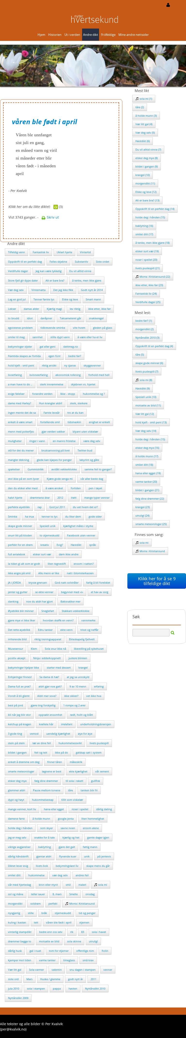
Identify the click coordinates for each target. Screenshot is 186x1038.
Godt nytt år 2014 (92, 290)
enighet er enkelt (99, 422)
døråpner (46, 318)
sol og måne (15, 894)
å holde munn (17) (146, 456)
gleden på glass (102, 327)
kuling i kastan (17, 922)
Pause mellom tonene (46, 790)
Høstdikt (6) (142, 141)
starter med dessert (59, 667)
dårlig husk (15, 951)
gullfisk (95, 781)
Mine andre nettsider (133, 34)
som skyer (46, 828)
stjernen (84, 922)
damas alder (31, 309)
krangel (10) (142, 175)
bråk (44, 913)
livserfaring (15, 375)
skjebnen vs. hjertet (83, 384)
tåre (70, 790)
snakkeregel (96, 318)
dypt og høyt (16, 799)
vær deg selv (60, 875)
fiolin (105, 951)
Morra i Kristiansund (82, 903)
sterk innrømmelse (51, 384)
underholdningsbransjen (95, 724)
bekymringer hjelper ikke (23, 667)
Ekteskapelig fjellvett (82, 639)
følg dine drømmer (46, 781)
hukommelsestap (43, 799)
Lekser (12, 309)
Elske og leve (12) (145, 192)
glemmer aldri (16, 790)
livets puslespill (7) (146, 371)
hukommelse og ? (94, 394)
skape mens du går (98, 866)
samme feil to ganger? (98, 469)
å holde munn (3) (146, 115)
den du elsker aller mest (23, 488)
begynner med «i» (72, 592)
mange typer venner (96, 497)
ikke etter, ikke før (99, 309)
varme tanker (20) (146, 481)
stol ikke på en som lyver (23, 479)
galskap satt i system (88, 752)
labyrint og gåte (89, 460)
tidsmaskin (74, 422)
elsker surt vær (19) (147, 251)
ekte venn (66, 630)
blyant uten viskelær (85, 431)
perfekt (52, 903)
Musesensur (15, 648)
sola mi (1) (145, 98)
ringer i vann (37, 441)
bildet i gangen (17, 752)
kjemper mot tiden (19, 960)
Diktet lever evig (18, 866)
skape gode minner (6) (149, 363)
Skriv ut (52, 217)
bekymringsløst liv (67, 866)
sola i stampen (36, 988)
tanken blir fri (89, 790)
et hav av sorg (99, 592)
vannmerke (88, 620)
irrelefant (66, 724)
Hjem (41, 34)
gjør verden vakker (53, 431)
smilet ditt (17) (144, 234)
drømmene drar (40, 497)
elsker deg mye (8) (146, 158)
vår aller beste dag (91, 479)
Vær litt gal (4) (143, 124)
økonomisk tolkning (68, 375)
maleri (82, 884)
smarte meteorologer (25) (151, 524)
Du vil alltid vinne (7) (148, 149)
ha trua (29, 516)
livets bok (42, 866)
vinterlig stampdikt (19, 932)
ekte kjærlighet (78, 771)
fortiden (76, 488)
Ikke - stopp (67, 394)
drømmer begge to (19, 941)
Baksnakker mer (70, 601)
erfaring (99, 686)
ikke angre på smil (19, 573)
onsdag (90, 894)
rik (71, 932)
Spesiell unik (47, 526)
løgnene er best (51, 771)
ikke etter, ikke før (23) (149, 285)
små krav (88, 960)
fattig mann (90, 847)
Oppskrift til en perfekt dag (25, 261)
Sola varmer (36, 969)
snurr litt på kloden (20, 535)
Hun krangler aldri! (50, 403)
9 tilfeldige (108, 34)
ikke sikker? (71, 696)
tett (36, 922)
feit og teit (40, 752)
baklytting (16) (144, 226)
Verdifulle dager (18, 271)
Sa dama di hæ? (49, 677)
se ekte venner (44, 592)
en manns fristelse (64, 441)
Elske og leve (70, 299)
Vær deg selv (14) (145, 431)
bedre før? (74, 356)
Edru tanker (45, 630)
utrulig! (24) (142, 515)
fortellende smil (50, 422)
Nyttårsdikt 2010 (95, 988)
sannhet (37, 337)
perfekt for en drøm (20, 545)
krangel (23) (142, 507)
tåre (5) (139, 354)
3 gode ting (15, 733)
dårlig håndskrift (18, 856)
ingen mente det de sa (22, 412)
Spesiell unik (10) (145, 397)
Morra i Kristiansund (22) (154, 276)
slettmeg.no (70, 346)
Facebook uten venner (81, 535)
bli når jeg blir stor (19, 715)
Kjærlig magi (54, 309)
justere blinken (78, 658)
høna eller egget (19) (148, 473)
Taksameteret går (70, 318)
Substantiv (81, 261)
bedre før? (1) (143, 320)
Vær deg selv (16, 290)
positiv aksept (16, 658)
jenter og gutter (17, 592)
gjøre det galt (67, 847)
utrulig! (93, 941)
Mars (29, 979)
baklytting (44, 847)
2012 (60, 497)
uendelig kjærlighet (58, 733)
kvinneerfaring (39, 375)
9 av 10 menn (78, 686)
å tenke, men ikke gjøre (86, 280)
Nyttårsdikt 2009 (18, 998)
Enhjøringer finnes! (20, 677)
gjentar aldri (43, 856)
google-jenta (66, 818)
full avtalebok (16, 554)
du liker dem (73, 516)
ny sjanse (70, 365)
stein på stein (16, 743)
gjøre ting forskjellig (43, 705)
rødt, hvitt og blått (81, 715)
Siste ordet (102, 261)
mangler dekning (18, 460)
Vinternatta (38, 290)
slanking (13, 601)
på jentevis (104, 856)
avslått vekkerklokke (64, 469)
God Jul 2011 (57, 507)
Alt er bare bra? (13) (147, 200)
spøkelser (14, 469)
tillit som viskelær (72, 799)
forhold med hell (98, 375)
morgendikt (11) (145, 183)
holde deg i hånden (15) (150, 217)
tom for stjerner (59, 951)
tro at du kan (75, 412)
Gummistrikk (36, 469)
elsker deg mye (17, 781)
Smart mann (93, 299)
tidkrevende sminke (52, 327)
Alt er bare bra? (55, 280)
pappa (57, 988)
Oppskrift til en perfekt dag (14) (154, 209)
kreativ (44, 545)
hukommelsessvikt (70, 743)
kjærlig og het (70, 837)
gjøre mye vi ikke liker (21, 620)
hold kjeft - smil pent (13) (151, 422)
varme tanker (47, 960)
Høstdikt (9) (142, 388)
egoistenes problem (20, 327)
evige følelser (16, 394)
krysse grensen (38, 582)
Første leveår (52, 412)
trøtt (74, 497)
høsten (73, 988)
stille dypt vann (60, 337)
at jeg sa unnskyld (78, 677)
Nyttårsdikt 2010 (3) (147, 337)
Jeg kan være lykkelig (49, 271)
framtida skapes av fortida (24, 356)
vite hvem (79, 327)
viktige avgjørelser (19, 847)
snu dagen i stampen (83, 969)
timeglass (69, 960)
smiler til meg (16, 337)
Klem (34, 648)
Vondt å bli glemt (19, 696)
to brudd (13, 318)
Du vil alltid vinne (80, 271)
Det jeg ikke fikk (63, 290)
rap (40, 507)
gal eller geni (47, 346)
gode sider (95, 516)
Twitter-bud (85, 450)
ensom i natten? (84, 563)
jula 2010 (13, 988)
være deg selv (91, 441)
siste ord (13, 979)
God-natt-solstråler (66, 582)
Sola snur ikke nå (55, 648)
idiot (30, 318)
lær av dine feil (41, 743)
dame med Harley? (19, 403)
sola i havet (99, 932)
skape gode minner (20, 526)
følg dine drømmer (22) (149, 498)
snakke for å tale (44, 837)
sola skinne (74, 941)
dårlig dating (104, 809)
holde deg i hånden (20, 828)
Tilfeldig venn (16, 252)
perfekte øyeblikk (19, 507)
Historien (55, 34)
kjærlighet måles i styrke (78, 526)
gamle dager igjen (98, 837)
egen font (54, 356)
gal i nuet (35, 951)
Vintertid (85, 252)
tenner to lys (49, 516)
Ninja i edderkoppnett (47, 658)
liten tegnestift (57, 563)
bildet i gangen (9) (146, 166)
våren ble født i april (58, 922)
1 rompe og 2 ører (74, 705)
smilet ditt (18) (144, 464)
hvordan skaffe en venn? (58, 620)
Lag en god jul (17, 299)
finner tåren (54, 762)
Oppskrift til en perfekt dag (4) (154, 346)
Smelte (73, 894)
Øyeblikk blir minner (21, 611)
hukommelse (36, 875)
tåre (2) (139, 107)
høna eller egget (54, 809)
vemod (34, 733)
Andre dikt (90, 34)
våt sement (102, 771)
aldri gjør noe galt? (50, 686)
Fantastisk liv (41, 252)
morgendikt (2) (144, 329)
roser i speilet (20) (146, 259)
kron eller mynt (48, 884)
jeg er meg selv (17, 837)
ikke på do (61, 752)
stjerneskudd (63, 913)
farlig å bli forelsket (98, 582)
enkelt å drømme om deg (23, 762)
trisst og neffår (89, 630)
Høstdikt (76, 545)
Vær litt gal (14, 969)
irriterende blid (17, 639)
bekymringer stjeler (20, 346)
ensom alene (91, 828)
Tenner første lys (43, 299)
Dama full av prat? (19, 686)
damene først (16, 818)
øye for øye (85, 733)
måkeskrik (76, 762)
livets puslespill (99, 743)
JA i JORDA (14, 582)
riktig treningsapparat (47, 639)
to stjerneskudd (49, 535)
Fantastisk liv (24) (146, 293)
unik (87, 856)
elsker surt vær (42, 554)
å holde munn (41, 818)
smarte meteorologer (21, 771)
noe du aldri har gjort (39, 601)
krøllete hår (46, 724)
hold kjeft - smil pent (21, 365)
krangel (83, 667)
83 (82, 932)
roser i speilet (80, 809)
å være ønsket (54, 488)
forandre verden (42, 394)
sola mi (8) (145, 380)
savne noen (68, 828)
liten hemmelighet (92, 818)
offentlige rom (85, 951)
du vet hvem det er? (85, 507)
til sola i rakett (74, 781)
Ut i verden (72, 34)
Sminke (12, 516)
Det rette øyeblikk (19, 630)
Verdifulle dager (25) (147, 302)
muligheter (15, 441)
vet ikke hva (93, 696)
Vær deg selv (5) (145, 132)
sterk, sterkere (78, 403)
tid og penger (87, 913)
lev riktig (75, 309)
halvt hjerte (15, 497)
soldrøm (35, 903)
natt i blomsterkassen (80, 573)
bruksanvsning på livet (55, 450)
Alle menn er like (48, 573)
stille (31, 913)
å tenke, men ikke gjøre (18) (152, 242)
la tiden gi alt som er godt (24, 563)
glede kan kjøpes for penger (54, 460)
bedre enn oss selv (50, 932)
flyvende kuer (67, 856)
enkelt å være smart (20, 422)
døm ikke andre (68, 554)
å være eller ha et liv (90, 337)
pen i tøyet (95, 488)
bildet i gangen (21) (147, 490)
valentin (57, 969)
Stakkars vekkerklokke (75, 611)
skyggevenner (92, 365)
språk (92, 545)
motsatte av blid (49, 941)
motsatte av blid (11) (148, 405)
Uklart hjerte (64, 252)
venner (107, 969)
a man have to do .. (20, 384)
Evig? (60, 545)
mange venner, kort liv (22, 809)
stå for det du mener (21, 450)
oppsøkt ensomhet (50, 715)
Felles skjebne (58, 261)
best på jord (15, 705)
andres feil (82, 875)
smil (68, 884)
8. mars (57, 894)
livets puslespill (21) (147, 268)
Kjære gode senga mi (60, 479)
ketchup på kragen (19, 724)
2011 (93, 979)
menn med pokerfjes (21, 431)
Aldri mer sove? (46, 696)
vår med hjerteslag (19, 884)
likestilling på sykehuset (89, 648)
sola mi (102, 884)
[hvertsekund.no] (93, 18)
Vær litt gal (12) (144, 414)
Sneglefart (47, 611)
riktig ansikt (49, 365)
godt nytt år (75, 979)
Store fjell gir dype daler (23, 280)
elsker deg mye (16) (147, 448)
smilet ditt (14, 875)
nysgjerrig (14, 913)
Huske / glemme (50, 979)
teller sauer (38, 894)
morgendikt (15, 903)
